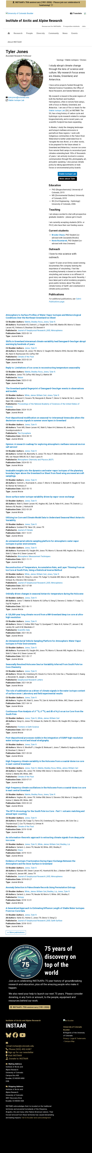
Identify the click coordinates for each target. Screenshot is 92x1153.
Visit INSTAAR (15, 1055)
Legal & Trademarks (78, 1039)
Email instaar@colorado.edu (20, 1046)
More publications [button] (17, 932)
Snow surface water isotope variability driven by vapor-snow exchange (40, 497)
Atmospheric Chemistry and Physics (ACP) (35, 459)
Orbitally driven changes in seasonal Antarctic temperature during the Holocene (44, 594)
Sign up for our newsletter (20, 1052)
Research (18, 33)
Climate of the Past (26, 357)
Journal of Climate (25, 530)
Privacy (66, 1039)
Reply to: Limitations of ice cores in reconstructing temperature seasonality (43, 368)
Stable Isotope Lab (57, 110)
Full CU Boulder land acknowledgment (36, 1118)
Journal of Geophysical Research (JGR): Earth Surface (40, 920)
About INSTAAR (15, 42)
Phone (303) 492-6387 (20, 1049)
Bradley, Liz (65, 844)
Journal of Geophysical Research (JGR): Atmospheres (40, 330)
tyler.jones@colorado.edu (18, 97)
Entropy (21, 897)
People (29, 33)
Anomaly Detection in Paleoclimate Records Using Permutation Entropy (40, 887)
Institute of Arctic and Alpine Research (34, 20)
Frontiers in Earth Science (28, 727)
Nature (20, 377)
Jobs (84, 26)
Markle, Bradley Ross (34, 322)
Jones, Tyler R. (49, 322)
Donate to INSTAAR (18, 1058)
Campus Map (69, 1041)
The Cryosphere (24, 433)
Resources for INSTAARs (51, 26)
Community (54, 33)
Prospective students (71, 26)
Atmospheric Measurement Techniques (34, 556)
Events (74, 33)
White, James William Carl (35, 395)
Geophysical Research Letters (30, 680)
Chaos (20, 850)
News (65, 33)
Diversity (41, 33)
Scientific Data (24, 630)
